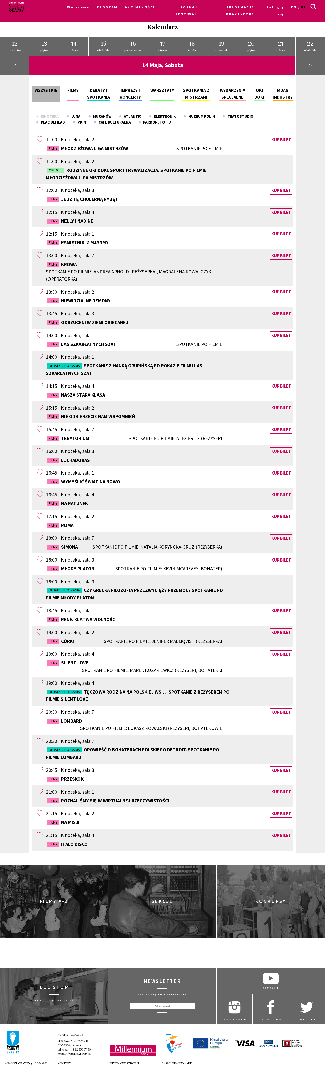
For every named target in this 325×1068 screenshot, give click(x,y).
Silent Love (135, 666)
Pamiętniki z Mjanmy (79, 242)
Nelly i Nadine (71, 221)
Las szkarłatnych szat (135, 344)
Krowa (128, 271)
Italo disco (68, 844)
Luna (74, 116)
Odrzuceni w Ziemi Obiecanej (88, 322)
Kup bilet (281, 140)
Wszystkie (46, 90)
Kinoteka (49, 116)
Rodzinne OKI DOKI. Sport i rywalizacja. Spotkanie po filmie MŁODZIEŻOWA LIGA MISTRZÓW (126, 174)
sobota (73, 46)
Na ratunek (68, 503)
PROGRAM (107, 7)
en (294, 7)
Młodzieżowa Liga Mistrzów (135, 148)
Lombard (135, 724)
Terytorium (135, 438)
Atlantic (131, 116)
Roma (61, 525)
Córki (135, 641)
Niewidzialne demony (80, 300)
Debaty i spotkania (64, 365)
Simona (135, 547)
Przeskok (66, 779)
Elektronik (164, 116)
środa (192, 46)
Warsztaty (162, 90)
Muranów (101, 116)
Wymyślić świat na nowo (84, 482)
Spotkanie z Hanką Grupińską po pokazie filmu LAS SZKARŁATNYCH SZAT (124, 369)
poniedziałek (132, 46)
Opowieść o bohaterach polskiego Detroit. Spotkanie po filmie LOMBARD (132, 753)
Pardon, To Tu (156, 122)
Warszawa (78, 7)
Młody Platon (135, 569)
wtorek (162, 46)
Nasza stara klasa (77, 395)
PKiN (80, 122)
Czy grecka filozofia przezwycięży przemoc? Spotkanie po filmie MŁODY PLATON (134, 594)
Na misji (64, 822)
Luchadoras (69, 460)
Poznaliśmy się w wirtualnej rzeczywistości (109, 801)
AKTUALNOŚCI (140, 7)
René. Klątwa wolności (83, 619)
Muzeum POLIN (200, 116)
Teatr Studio (239, 116)
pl (304, 7)
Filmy (73, 90)
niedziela (103, 46)
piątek (44, 46)
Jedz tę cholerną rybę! (83, 199)
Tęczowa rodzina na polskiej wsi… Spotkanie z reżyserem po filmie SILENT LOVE (138, 695)
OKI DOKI (55, 170)
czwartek (15, 46)
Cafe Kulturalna (113, 122)
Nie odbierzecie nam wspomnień (92, 416)
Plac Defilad (52, 122)
